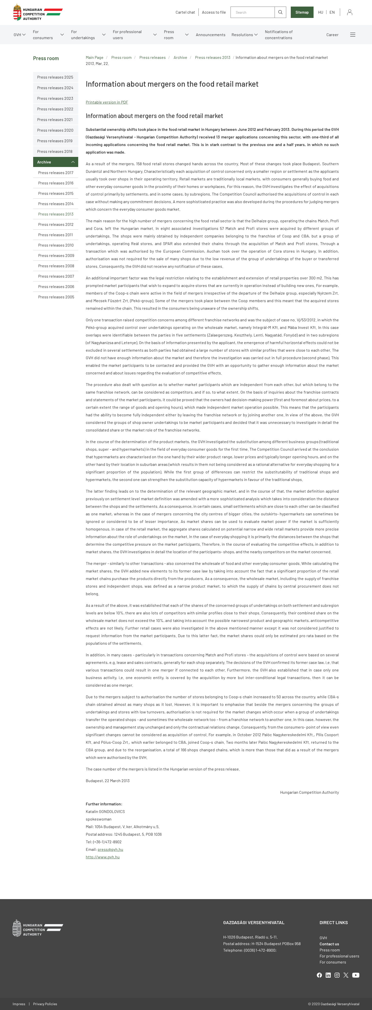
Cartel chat (185, 12)
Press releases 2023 (55, 98)
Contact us (329, 943)
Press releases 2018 (54, 151)
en (332, 12)
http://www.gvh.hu (103, 856)
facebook (319, 975)
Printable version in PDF (107, 102)
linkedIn (328, 975)
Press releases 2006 (56, 286)
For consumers (333, 961)
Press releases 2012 (56, 224)
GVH (17, 34)
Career (332, 34)
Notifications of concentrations (279, 34)
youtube (355, 975)
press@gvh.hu (110, 849)
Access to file (214, 12)
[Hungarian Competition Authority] (38, 12)
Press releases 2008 (56, 265)
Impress (19, 1004)
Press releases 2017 (55, 172)
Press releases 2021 (55, 119)
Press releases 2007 (56, 276)
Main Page (95, 57)
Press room (169, 34)
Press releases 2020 (55, 130)
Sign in (350, 12)
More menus (352, 34)
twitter (345, 975)
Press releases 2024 (55, 87)
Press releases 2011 (55, 234)
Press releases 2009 (56, 255)
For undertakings (83, 34)
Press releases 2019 (54, 140)
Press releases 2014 (56, 203)
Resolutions (242, 34)
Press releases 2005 (56, 296)
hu (320, 12)
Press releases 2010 (56, 245)
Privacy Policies (45, 1004)
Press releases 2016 (55, 182)
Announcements (210, 34)
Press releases (152, 57)
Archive (44, 161)
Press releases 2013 (55, 213)
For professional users (127, 34)
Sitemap (302, 12)
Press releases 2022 (55, 108)
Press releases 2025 (55, 77)
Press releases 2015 (55, 193)
